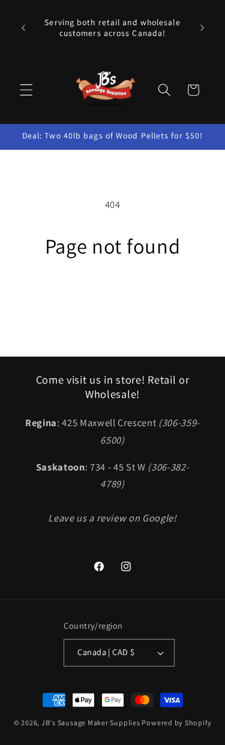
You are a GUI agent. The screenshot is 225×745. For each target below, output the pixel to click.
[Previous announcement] (23, 28)
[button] (26, 90)
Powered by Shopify (176, 722)
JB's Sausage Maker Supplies (90, 722)
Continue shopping (112, 294)
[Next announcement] (202, 28)
